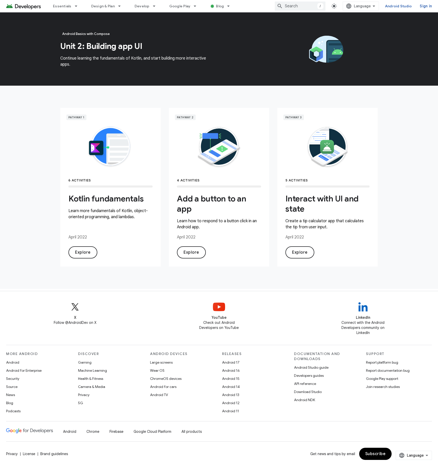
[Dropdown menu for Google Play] (197, 6)
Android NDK (304, 400)
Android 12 (231, 403)
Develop (142, 6)
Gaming (85, 362)
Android (12, 362)
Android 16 (231, 370)
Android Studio (398, 6)
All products (191, 431)
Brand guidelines (54, 454)
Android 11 (230, 411)
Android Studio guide (311, 367)
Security (12, 378)
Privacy (83, 395)
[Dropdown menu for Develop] (156, 6)
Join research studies (383, 386)
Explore (83, 252)
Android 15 (231, 378)
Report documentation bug (388, 370)
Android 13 (230, 395)
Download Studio (308, 391)
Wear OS (157, 370)
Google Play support (382, 378)
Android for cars (163, 386)
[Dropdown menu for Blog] (231, 6)
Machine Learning (92, 370)
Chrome (92, 431)
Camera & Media (91, 386)
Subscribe (375, 453)
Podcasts (13, 411)
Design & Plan (103, 6)
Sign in (426, 6)
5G (80, 403)
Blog (220, 6)
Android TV (159, 395)
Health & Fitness (90, 378)
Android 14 (231, 386)
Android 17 (231, 362)
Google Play (180, 6)
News (10, 395)
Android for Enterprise (24, 370)
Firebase (116, 431)
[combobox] (300, 6)
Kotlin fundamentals (105, 199)
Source (11, 386)
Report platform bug (382, 362)
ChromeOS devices (165, 378)
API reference (305, 383)
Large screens (161, 362)
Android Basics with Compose (86, 34)
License (29, 454)
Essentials (62, 6)
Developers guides (309, 375)
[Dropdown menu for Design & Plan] (122, 6)
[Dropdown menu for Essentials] (78, 6)
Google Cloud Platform (152, 431)
